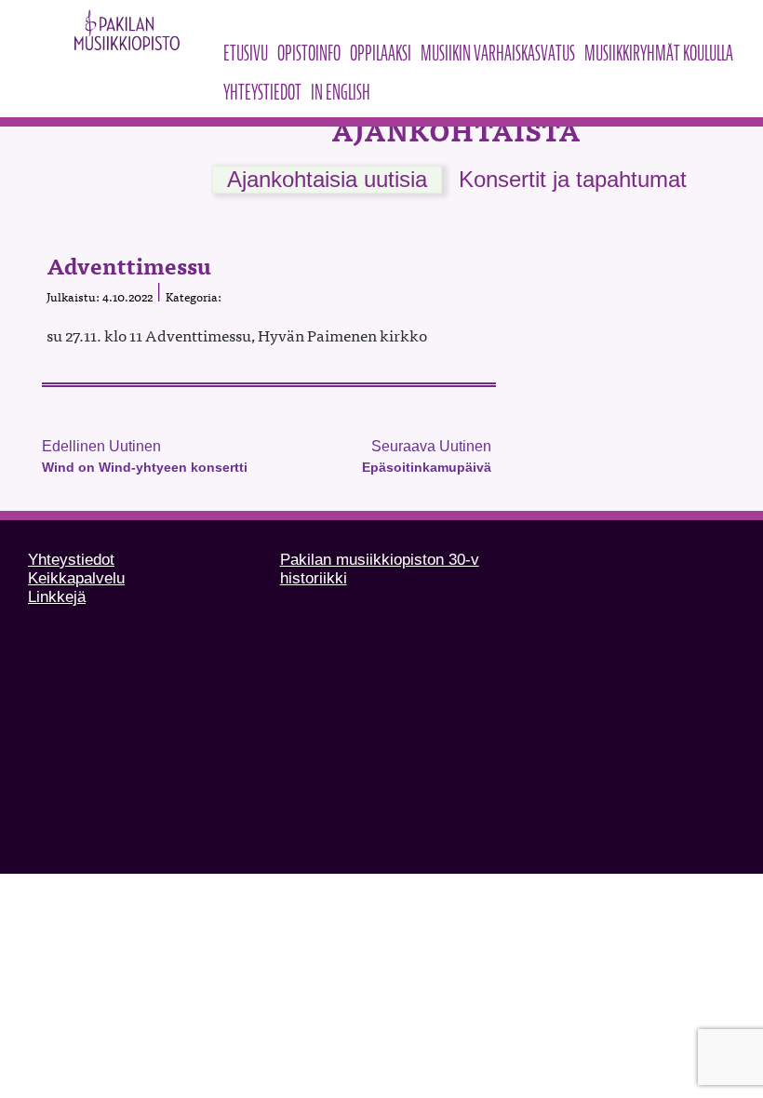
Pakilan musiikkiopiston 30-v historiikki (379, 569)
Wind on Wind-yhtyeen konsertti (145, 467)
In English (340, 92)
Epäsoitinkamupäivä (426, 467)
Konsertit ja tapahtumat (573, 179)
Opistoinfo (309, 53)
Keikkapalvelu (76, 578)
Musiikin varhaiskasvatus (498, 53)
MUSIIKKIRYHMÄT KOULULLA (658, 53)
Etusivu (245, 53)
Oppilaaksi (380, 53)
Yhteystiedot (262, 92)
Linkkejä (57, 597)
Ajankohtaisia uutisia (327, 179)
